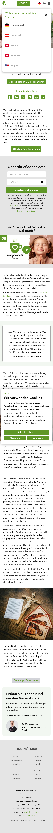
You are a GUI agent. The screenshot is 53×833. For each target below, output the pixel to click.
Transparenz (16, 778)
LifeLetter (38, 760)
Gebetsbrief (38, 778)
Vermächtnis (16, 764)
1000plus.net (26, 748)
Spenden (23, 3)
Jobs (34, 820)
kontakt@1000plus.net (31, 812)
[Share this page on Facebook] (10, 97)
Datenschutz (25, 820)
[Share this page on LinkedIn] (16, 97)
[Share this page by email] (30, 97)
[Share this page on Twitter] (23, 97)
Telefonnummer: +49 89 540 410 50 (24, 715)
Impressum (14, 820)
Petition (37, 775)
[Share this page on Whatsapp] (36, 97)
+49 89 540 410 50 (29, 816)
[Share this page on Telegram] (43, 97)
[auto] (44, 3)
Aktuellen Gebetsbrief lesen (26, 149)
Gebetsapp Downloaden (26, 680)
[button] (8, 393)
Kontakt (37, 764)
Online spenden (16, 760)
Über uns (16, 775)
